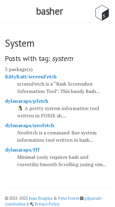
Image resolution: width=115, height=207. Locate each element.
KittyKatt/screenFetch (31, 76)
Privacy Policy (47, 204)
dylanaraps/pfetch (26, 101)
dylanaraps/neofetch (29, 125)
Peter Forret (68, 198)
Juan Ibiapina (40, 198)
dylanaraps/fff (22, 149)
